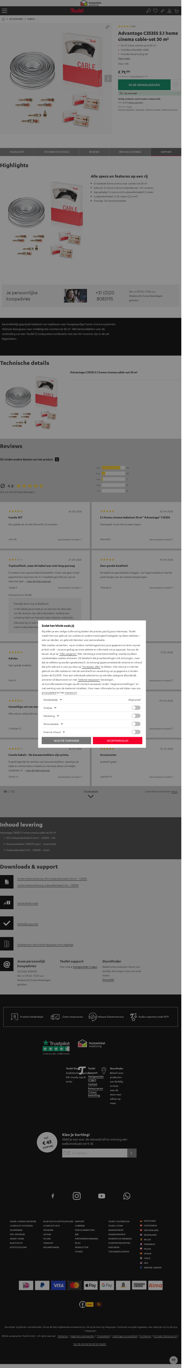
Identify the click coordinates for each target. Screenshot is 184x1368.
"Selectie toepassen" (89, 679)
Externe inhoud (52, 732)
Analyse (47, 707)
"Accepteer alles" (91, 666)
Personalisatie (51, 723)
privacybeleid (49, 692)
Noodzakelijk (50, 699)
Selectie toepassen (66, 740)
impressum (71, 692)
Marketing (49, 715)
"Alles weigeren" (68, 653)
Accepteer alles (117, 740)
